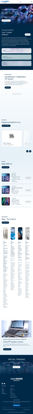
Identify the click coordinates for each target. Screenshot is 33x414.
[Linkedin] (2, 383)
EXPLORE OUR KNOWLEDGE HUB (7, 57)
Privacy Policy (4, 409)
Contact (3, 388)
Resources (3, 390)
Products (3, 392)
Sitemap (8, 409)
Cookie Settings (12, 409)
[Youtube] (4, 383)
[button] (16, 329)
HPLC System (6, 143)
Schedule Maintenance (6, 51)
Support (3, 389)
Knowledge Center (4, 393)
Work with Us (5, 64)
